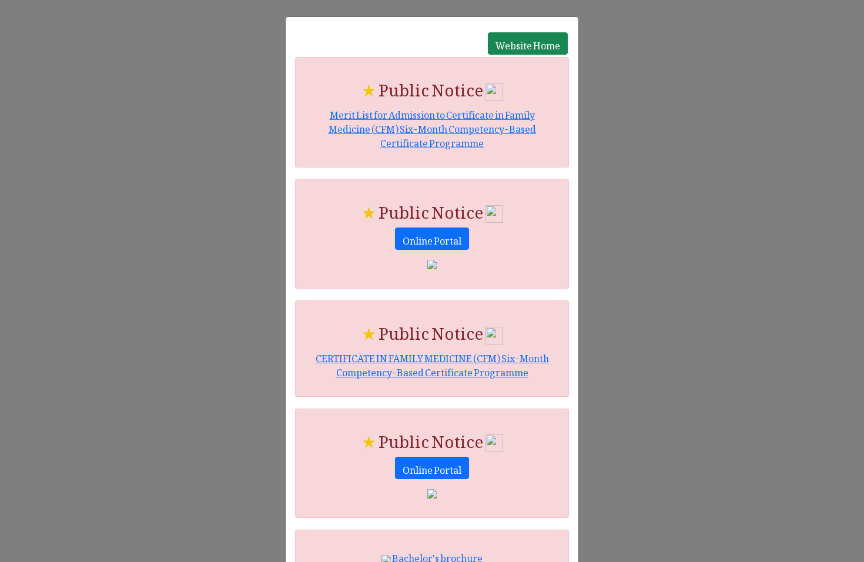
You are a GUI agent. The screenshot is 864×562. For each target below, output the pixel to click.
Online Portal (432, 239)
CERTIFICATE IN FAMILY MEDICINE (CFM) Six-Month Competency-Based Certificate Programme (432, 363)
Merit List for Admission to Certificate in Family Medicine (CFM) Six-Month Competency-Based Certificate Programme (432, 127)
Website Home (527, 43)
